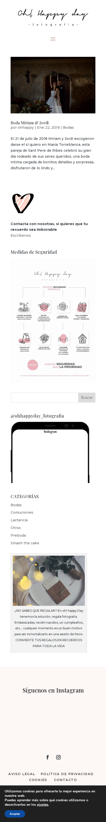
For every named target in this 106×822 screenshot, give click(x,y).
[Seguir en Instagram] (58, 757)
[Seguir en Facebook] (47, 757)
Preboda (18, 535)
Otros (16, 528)
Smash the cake (25, 543)
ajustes (42, 804)
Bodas (68, 127)
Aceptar (15, 814)
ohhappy (26, 127)
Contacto (65, 780)
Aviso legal (21, 774)
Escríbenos (21, 235)
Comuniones (22, 512)
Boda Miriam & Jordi (30, 122)
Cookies (38, 780)
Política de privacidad (67, 774)
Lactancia (19, 520)
